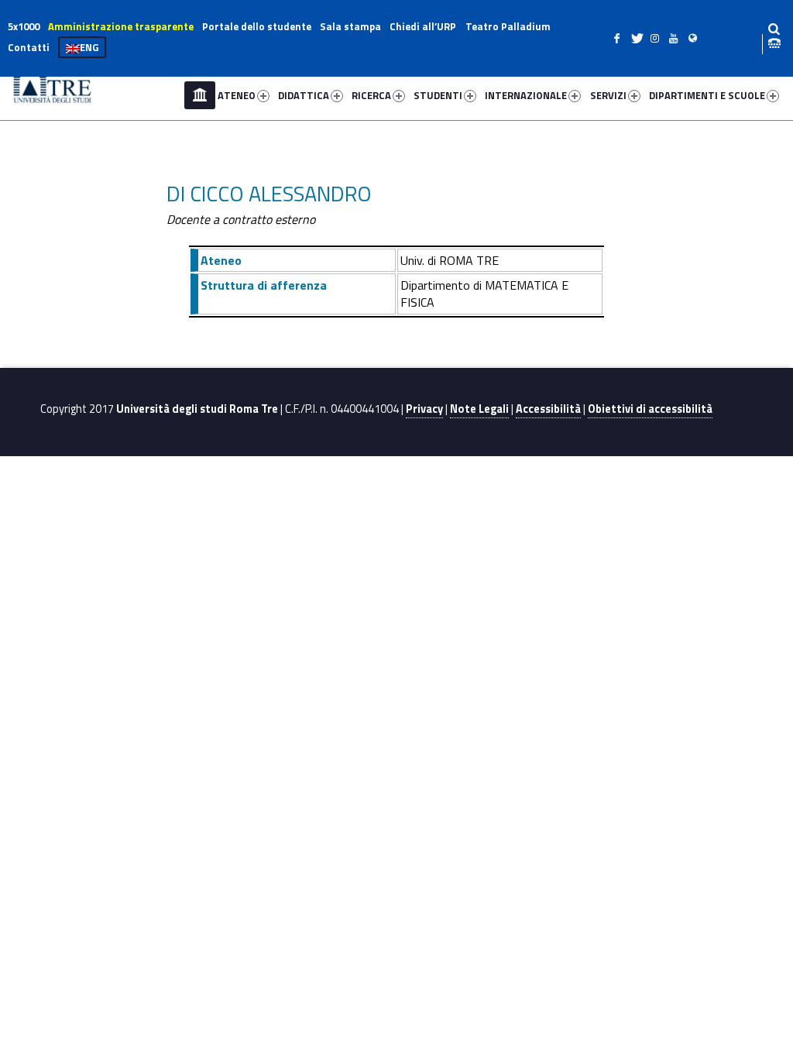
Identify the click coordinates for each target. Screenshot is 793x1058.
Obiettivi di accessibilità (650, 408)
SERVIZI (608, 95)
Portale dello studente (256, 26)
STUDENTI (438, 95)
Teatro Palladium (508, 26)
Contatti (29, 47)
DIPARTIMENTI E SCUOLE (707, 95)
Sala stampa (350, 26)
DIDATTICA (303, 95)
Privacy (424, 408)
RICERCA (371, 95)
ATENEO (237, 95)
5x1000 (23, 26)
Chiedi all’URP (423, 26)
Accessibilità (548, 408)
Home (199, 95)
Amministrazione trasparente (121, 26)
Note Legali (479, 408)
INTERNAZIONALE (526, 95)
